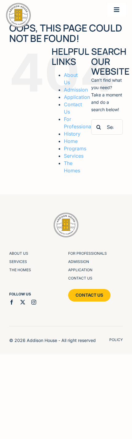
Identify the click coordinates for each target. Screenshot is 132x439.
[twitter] (22, 302)
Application (77, 97)
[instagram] (33, 302)
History (72, 134)
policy (116, 339)
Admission (76, 90)
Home (71, 141)
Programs (75, 148)
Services (73, 156)
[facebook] (11, 302)
